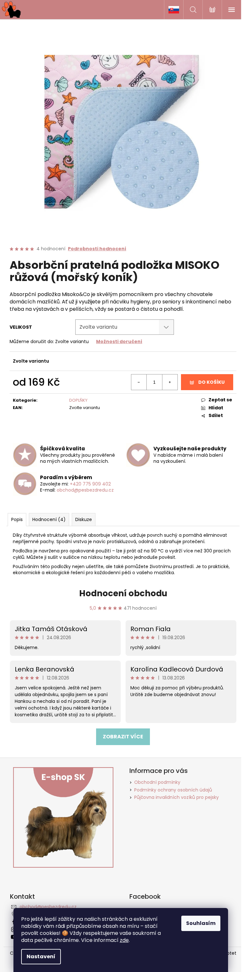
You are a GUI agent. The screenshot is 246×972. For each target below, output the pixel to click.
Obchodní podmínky (157, 782)
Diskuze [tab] (83, 519)
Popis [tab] (17, 519)
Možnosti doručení (119, 341)
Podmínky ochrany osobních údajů (173, 790)
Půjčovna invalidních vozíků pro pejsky (176, 797)
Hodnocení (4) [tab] (49, 519)
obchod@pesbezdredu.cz (85, 490)
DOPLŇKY (78, 400)
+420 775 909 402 (90, 484)
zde (124, 940)
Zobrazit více (123, 736)
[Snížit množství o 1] (139, 382)
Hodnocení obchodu (123, 593)
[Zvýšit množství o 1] (169, 382)
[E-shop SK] (173, 9)
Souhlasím (201, 923)
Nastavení (41, 956)
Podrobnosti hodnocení (97, 249)
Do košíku (211, 382)
